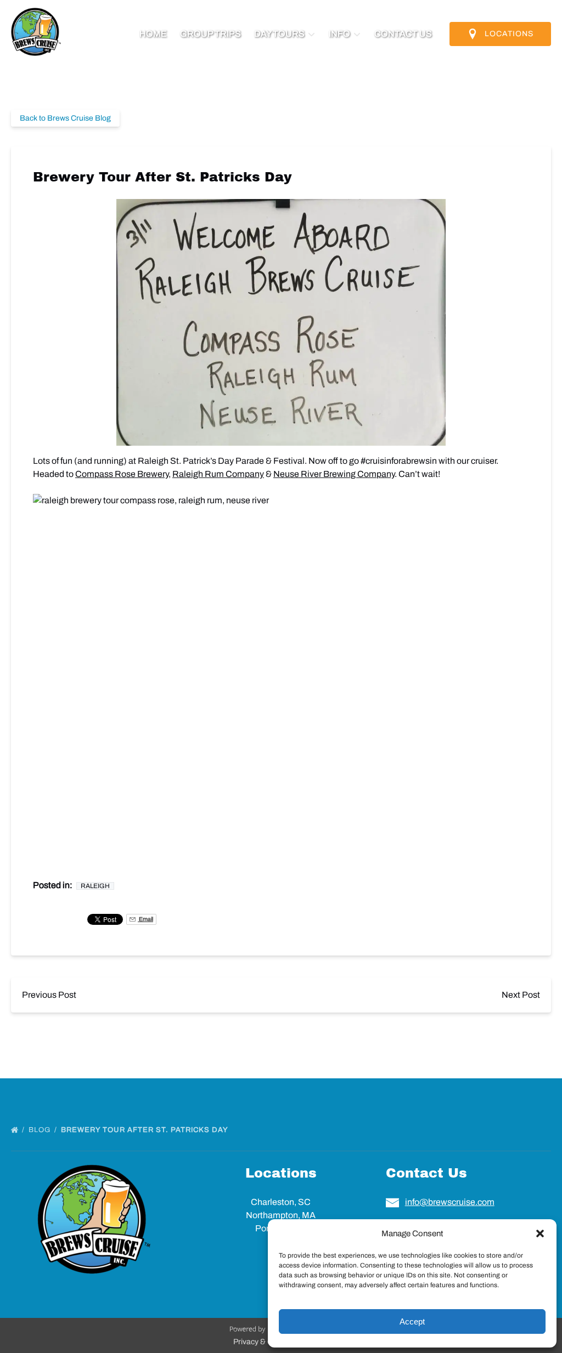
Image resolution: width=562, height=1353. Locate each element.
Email (145, 919)
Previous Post (49, 994)
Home (153, 33)
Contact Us (403, 33)
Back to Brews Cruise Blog (65, 118)
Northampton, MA (281, 1215)
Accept (412, 1321)
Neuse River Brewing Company (334, 474)
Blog (41, 1130)
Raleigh (95, 886)
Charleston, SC (281, 1202)
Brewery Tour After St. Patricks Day (145, 1130)
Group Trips (210, 33)
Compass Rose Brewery (121, 474)
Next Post (521, 994)
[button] (540, 1233)
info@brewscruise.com (449, 1202)
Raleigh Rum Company (218, 474)
